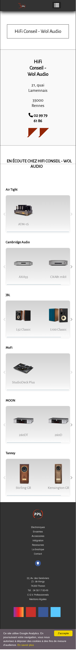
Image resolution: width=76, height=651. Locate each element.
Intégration (38, 540)
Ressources (38, 545)
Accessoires (38, 536)
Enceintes (38, 531)
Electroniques (38, 527)
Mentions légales (38, 599)
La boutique (38, 549)
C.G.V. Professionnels (38, 595)
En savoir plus (25, 644)
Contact (38, 554)
